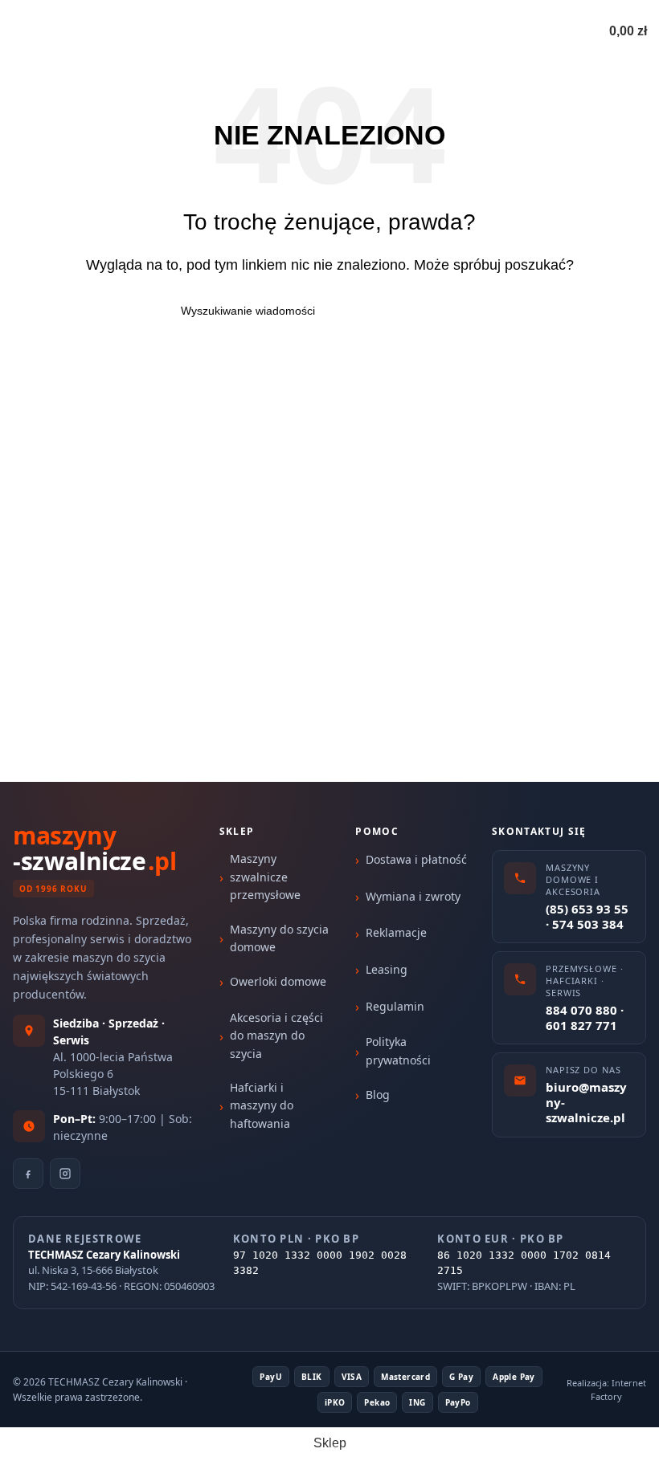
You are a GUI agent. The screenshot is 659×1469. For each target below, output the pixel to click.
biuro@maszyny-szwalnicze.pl (222, 7)
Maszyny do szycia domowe (279, 938)
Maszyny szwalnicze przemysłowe (265, 876)
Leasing (386, 969)
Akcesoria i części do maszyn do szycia (276, 1035)
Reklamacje (396, 932)
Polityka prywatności (398, 1050)
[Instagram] (65, 1173)
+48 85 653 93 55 (62, 7)
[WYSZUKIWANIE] (471, 310)
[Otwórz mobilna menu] (18, 31)
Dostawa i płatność (416, 859)
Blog (378, 1094)
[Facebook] (28, 1173)
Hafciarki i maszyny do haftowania (261, 1105)
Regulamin (395, 1006)
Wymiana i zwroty (413, 896)
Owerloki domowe (278, 981)
